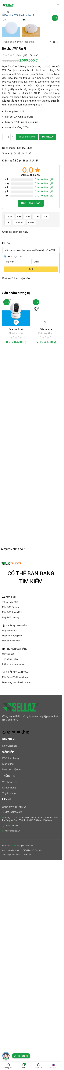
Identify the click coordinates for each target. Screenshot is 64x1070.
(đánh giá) (22, 55)
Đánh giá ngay (31, 203)
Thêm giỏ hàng (27, 137)
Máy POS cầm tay (10, 617)
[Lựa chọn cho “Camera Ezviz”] (16, 322)
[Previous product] (50, 42)
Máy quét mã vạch (11, 640)
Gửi (31, 269)
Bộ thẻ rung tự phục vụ (13, 664)
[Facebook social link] (11, 153)
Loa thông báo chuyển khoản (16, 682)
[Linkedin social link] (23, 153)
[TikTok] (23, 733)
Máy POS (11, 597)
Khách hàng (9, 787)
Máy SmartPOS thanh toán (15, 677)
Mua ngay (47, 137)
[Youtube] (18, 733)
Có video (19, 222)
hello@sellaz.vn (12, 830)
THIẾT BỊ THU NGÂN (16, 625)
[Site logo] (8, 4)
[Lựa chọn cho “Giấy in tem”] (45, 322)
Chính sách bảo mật (10, 850)
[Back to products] (54, 42)
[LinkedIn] (28, 733)
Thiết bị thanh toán (17, 672)
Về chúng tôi (9, 782)
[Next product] (58, 42)
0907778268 (11, 825)
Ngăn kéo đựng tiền (12, 635)
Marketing (8, 763)
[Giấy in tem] (46, 312)
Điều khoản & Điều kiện (33, 850)
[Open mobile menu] (58, 5)
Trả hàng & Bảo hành (11, 854)
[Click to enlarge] (7, 11)
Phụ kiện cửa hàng (17, 649)
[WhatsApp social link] (26, 153)
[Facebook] (4, 733)
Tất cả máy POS (10, 602)
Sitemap (27, 854)
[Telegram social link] (30, 153)
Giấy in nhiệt (8, 654)
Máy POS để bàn (10, 607)
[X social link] (15, 153)
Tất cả (9, 217)
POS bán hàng (10, 758)
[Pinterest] (13, 733)
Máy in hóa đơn (9, 630)
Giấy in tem (45, 329)
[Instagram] (9, 733)
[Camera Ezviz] (16, 312)
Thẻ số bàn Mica (10, 659)
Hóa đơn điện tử (11, 769)
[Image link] (20, 706)
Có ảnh (31, 222)
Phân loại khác (25, 41)
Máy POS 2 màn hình (12, 612)
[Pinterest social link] (19, 153)
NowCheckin (9, 745)
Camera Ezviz (16, 329)
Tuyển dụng (9, 793)
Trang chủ (8, 41)
